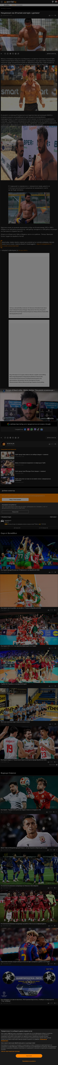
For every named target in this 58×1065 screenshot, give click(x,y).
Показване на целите (29, 1061)
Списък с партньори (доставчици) (10, 1051)
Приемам (29, 1056)
